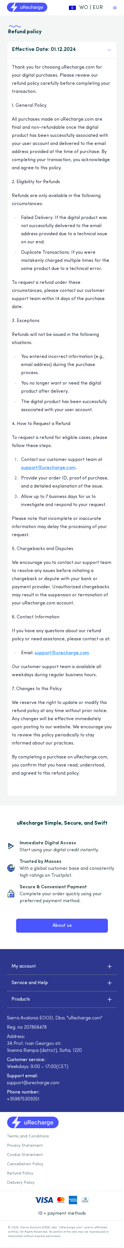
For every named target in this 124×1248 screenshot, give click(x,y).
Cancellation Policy (25, 1164)
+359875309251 (23, 1099)
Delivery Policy (21, 1183)
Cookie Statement (25, 1155)
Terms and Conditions (28, 1136)
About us (62, 925)
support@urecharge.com (48, 468)
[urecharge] (27, 7)
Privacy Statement (25, 1146)
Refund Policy (20, 1173)
